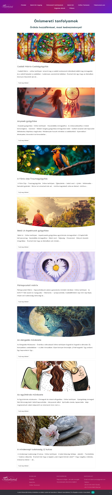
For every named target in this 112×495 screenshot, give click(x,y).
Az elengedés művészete (56, 332)
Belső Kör (32, 482)
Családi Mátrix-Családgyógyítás (56, 58)
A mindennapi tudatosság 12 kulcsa (56, 441)
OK (93, 492)
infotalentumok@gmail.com (96, 479)
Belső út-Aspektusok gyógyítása (56, 223)
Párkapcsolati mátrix (56, 277)
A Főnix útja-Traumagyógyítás (56, 170)
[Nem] (110, 492)
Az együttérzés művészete (56, 387)
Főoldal (31, 479)
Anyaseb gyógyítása (56, 115)
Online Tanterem (34, 485)
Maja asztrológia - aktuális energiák (68, 479)
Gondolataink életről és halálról (67, 482)
